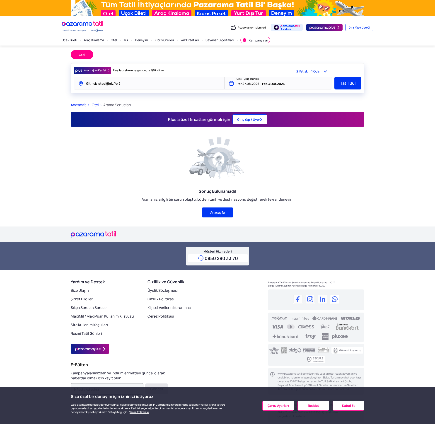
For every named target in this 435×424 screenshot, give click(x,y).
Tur (126, 40)
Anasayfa (79, 104)
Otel (114, 40)
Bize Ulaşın (80, 290)
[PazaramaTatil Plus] (90, 349)
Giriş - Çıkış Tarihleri (248, 78)
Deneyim (141, 40)
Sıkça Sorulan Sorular (89, 307)
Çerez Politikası (160, 316)
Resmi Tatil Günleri (86, 333)
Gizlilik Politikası (160, 298)
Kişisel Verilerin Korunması (169, 307)
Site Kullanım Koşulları (89, 324)
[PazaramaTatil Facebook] (297, 300)
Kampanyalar (258, 40)
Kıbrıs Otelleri (164, 40)
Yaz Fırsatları (190, 40)
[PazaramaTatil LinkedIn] (322, 300)
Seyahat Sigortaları (219, 40)
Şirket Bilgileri (82, 298)
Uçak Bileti (69, 40)
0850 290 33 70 (221, 258)
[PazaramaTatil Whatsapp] (334, 300)
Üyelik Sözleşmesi (162, 290)
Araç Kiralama (94, 40)
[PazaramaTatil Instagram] (310, 300)
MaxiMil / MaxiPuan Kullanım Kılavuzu (102, 316)
